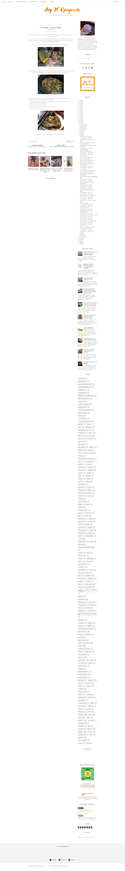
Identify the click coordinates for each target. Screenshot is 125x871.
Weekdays (89, 729)
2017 (80, 114)
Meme (79, 584)
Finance (80, 504)
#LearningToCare (82, 390)
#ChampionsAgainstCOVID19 (85, 384)
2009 (80, 240)
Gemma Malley (81, 518)
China (79, 461)
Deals (79, 475)
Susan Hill (90, 697)
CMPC (79, 453)
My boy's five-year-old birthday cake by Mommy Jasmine (90, 253)
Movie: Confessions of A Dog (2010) (87, 195)
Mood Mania (81, 599)
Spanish (80, 686)
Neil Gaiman (91, 605)
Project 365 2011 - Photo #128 (86, 216)
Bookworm (90, 438)
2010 (80, 239)
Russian (90, 663)
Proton (80, 643)
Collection (81, 470)
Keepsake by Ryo (82, 555)
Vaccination (91, 720)
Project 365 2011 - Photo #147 (86, 154)
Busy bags (90, 450)
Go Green (90, 521)
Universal (80, 720)
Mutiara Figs (81, 605)
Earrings (87, 481)
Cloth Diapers (88, 461)
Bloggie (89, 435)
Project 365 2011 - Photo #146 (86, 157)
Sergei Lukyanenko (82, 677)
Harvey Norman (82, 530)
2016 (80, 115)
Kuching (88, 561)
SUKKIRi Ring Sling (82, 666)
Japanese (80, 552)
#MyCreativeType (82, 392)
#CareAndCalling (82, 381)
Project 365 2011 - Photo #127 (86, 218)
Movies (90, 602)
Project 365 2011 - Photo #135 (86, 197)
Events (80, 493)
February (82, 236)
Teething (80, 708)
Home (90, 533)
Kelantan (80, 558)
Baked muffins (81, 430)
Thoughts (80, 714)
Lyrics (79, 572)
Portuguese (81, 637)
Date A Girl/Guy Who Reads (85, 151)
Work (90, 734)
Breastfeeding (81, 447)
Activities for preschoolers (85, 421)
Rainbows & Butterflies (84, 648)
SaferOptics (81, 668)
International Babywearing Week (86, 547)
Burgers (91, 447)
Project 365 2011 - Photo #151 (86, 138)
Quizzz (88, 643)
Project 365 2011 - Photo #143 (86, 167)
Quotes (80, 646)
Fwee (79, 515)
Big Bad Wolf (81, 432)
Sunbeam (89, 694)
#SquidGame (81, 401)
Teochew (88, 708)
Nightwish (88, 608)
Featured (80, 498)
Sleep (79, 683)
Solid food (87, 683)
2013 (80, 120)
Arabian (89, 424)
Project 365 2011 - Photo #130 (86, 209)
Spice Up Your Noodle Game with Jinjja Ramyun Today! (89, 317)
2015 (80, 117)
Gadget (86, 515)
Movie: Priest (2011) (84, 155)
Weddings (80, 729)
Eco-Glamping (81, 484)
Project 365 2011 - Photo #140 (86, 180)
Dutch (80, 481)
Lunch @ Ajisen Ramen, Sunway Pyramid (88, 215)
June (81, 133)
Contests (90, 470)
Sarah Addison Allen (83, 671)
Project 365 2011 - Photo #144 (86, 166)
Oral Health (81, 620)
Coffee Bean (81, 467)
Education (81, 487)
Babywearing (89, 427)
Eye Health (89, 493)
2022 (80, 106)
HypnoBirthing (89, 536)
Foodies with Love (82, 510)
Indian (91, 541)
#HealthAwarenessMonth (84, 387)
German (91, 518)
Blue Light (80, 438)
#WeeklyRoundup (82, 407)
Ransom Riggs (88, 651)
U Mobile (88, 717)
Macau (80, 575)
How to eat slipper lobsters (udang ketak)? (89, 351)
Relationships (81, 660)
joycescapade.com (82, 37)
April (81, 233)
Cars (92, 453)
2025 (80, 101)
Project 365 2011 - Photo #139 (86, 186)
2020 (80, 109)
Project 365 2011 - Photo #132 (86, 204)
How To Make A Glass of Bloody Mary (87, 170)
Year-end (80, 737)
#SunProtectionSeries (83, 404)
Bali (91, 430)
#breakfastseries (82, 412)
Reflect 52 (80, 657)
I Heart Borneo (82, 541)
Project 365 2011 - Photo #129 (86, 213)
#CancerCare (81, 378)
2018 (80, 112)
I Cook (80, 538)
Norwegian (81, 610)
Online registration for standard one (87, 614)
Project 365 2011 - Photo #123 (86, 228)
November (82, 126)
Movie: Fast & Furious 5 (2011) (86, 185)
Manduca (80, 581)
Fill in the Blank (82, 501)
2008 (80, 242)
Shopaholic (81, 680)
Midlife (80, 587)
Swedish (92, 703)
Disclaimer (68, 866)
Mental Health (88, 584)
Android (80, 424)
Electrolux (81, 490)
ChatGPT (80, 455)
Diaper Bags (88, 475)
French (80, 513)
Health (91, 530)
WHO (89, 726)
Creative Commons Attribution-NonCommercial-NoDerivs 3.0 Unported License (86, 811)
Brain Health (81, 441)
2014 (80, 118)
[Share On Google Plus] (70, 141)
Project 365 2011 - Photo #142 (86, 172)
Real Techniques (82, 654)
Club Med (80, 464)
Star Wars (88, 686)
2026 (80, 100)
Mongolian (81, 596)
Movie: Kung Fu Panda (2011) (86, 136)
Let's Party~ (81, 567)
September (82, 129)
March (81, 234)
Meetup (88, 581)
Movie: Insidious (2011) (85, 207)
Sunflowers (81, 697)
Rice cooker (81, 663)
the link (37, 44)
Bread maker (81, 444)
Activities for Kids (82, 418)
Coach (88, 464)
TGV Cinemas (81, 706)
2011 (80, 123)
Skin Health (91, 680)
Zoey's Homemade (82, 740)
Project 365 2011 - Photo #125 (86, 222)
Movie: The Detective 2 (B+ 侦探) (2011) (88, 221)
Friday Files (88, 513)
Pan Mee (90, 623)
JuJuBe (88, 552)
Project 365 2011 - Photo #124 (86, 224)
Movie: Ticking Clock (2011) (85, 158)
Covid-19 (80, 473)
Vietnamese (81, 726)
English (89, 490)
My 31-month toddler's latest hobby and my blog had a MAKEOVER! (90, 304)
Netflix (80, 608)
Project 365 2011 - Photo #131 (86, 206)
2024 (80, 103)
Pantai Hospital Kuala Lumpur (85, 628)
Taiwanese (90, 706)
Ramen (79, 651)
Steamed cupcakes (82, 691)
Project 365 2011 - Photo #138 (86, 188)
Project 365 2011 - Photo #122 (86, 230)
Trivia (79, 717)
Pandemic (89, 625)
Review (91, 660)
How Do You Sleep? (84, 203)
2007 (80, 243)
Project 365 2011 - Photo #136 (86, 194)
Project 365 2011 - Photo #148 (86, 152)
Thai (90, 711)
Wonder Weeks (81, 734)
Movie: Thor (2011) (84, 225)
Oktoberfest (91, 610)
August (81, 130)
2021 (80, 108)
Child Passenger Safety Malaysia (86, 458)
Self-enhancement (82, 674)
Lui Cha (91, 570)
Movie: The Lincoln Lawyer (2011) (87, 160)
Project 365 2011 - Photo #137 (86, 192)
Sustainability (81, 700)
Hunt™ (80, 536)
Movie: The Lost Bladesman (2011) (87, 227)
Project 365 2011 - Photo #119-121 (87, 231)
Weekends (80, 731)
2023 (80, 105)
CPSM (86, 453)
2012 (80, 121)
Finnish (88, 504)
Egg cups (89, 487)
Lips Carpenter (81, 570)
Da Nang (89, 473)
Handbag (90, 527)
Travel (89, 714)
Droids (88, 478)
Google (80, 524)
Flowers (80, 507)
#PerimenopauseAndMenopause (85, 395)
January (82, 237)
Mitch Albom (89, 587)
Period (80, 634)
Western (90, 731)
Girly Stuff (81, 521)
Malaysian (80, 578)
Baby (79, 427)
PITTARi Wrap (81, 623)
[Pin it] (72, 141)
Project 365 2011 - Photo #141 (86, 179)
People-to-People (82, 631)
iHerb (88, 743)
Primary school (82, 640)
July (81, 132)
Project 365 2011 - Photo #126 (86, 219)
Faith (88, 495)
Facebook (80, 495)
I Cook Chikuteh (83, 169)
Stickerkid (80, 694)
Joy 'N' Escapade (47, 866)
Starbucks (80, 688)
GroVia (88, 524)
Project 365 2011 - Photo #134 (86, 198)
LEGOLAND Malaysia (83, 564)
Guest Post (81, 527)
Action (80, 415)
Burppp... (80, 450)
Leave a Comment (33, 141)
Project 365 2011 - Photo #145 (86, 161)
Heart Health (81, 533)
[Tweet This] (67, 141)
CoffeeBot (90, 467)
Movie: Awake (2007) (84, 149)
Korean (80, 561)
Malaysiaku (88, 575)
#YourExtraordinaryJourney (85, 410)
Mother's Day (81, 602)
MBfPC (87, 572)
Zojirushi (80, 743)
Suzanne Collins (82, 703)
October (82, 127)
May (81, 135)
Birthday (80, 435)
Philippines (88, 634)
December (82, 124)
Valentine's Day (82, 723)
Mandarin (90, 578)
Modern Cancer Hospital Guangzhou (87, 590)
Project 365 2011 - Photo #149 (86, 148)
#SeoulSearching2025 (83, 398)
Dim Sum (80, 478)
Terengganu (81, 711)
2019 (80, 111)
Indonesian (81, 544)
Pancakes (80, 625)
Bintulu (90, 432)
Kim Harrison (90, 558)
